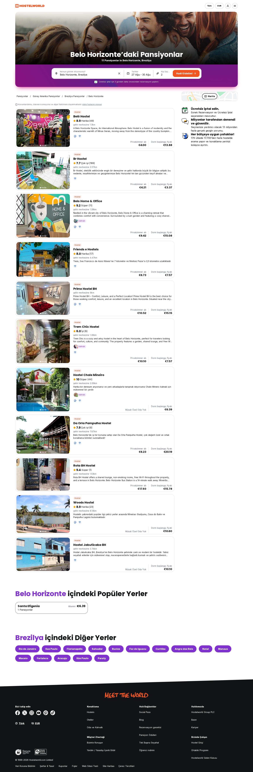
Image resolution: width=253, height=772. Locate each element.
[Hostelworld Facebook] (17, 712)
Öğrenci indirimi (147, 750)
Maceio (23, 658)
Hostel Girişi (197, 742)
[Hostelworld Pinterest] (45, 712)
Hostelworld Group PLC (202, 712)
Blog (141, 720)
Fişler (74, 766)
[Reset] (119, 73)
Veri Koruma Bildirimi (25, 766)
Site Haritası (108, 766)
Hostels (90, 712)
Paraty (102, 658)
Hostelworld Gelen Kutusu (204, 758)
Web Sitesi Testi (90, 766)
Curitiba (160, 648)
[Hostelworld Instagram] (31, 712)
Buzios (116, 648)
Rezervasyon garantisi (150, 727)
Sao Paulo (51, 648)
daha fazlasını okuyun (92, 104)
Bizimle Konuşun (95, 742)
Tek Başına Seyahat (149, 742)
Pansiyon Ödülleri (148, 735)
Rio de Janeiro (27, 648)
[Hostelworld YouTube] (38, 712)
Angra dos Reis (184, 648)
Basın (194, 720)
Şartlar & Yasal (47, 766)
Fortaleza (42, 658)
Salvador (97, 648)
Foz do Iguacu (137, 648)
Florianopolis (74, 648)
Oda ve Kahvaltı (95, 727)
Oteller (90, 720)
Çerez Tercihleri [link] (126, 766)
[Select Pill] (228, 6)
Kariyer (194, 727)
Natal (205, 648)
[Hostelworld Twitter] (24, 712)
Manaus (223, 648)
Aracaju (62, 658)
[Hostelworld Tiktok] (52, 712)
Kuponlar (63, 766)
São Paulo (82, 658)
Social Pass (145, 712)
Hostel (77, 112)
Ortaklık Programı (199, 750)
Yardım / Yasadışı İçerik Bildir (101, 750)
